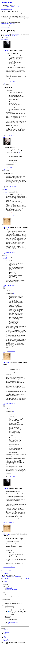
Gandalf (7, 35)
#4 (4, 188)
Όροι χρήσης (6, 640)
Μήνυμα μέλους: (6, 599)
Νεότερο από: (5, 605)
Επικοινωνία (6, 632)
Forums (5, 581)
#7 (4, 286)
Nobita (27, 578)
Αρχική (5, 634)
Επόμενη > (6, 39)
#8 (4, 352)
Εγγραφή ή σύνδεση (6, 2)
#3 (4, 169)
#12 (4, 568)
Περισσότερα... (8, 623)
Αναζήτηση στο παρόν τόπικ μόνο (17, 610)
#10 (4, 478)
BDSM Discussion (16, 34)
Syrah (5, 258)
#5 (4, 217)
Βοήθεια (5, 633)
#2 (4, 137)
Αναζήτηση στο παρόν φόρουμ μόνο (17, 611)
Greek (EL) (6, 629)
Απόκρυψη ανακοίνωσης (6, 9)
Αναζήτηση (9, 588)
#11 (4, 524)
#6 (4, 253)
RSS (4, 637)
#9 (4, 404)
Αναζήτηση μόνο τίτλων (14, 596)
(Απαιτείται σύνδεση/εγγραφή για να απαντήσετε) (12, 570)
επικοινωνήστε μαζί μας (5, 27)
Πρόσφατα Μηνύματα (11, 589)
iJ (4, 147)
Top (4, 636)
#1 (4, 83)
